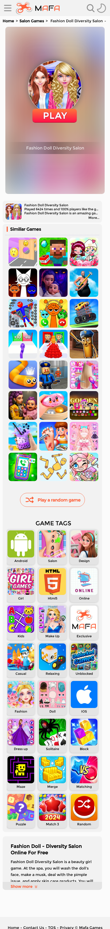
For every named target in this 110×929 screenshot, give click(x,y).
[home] (38, 8)
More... (93, 218)
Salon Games (31, 20)
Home (8, 20)
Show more (22, 886)
